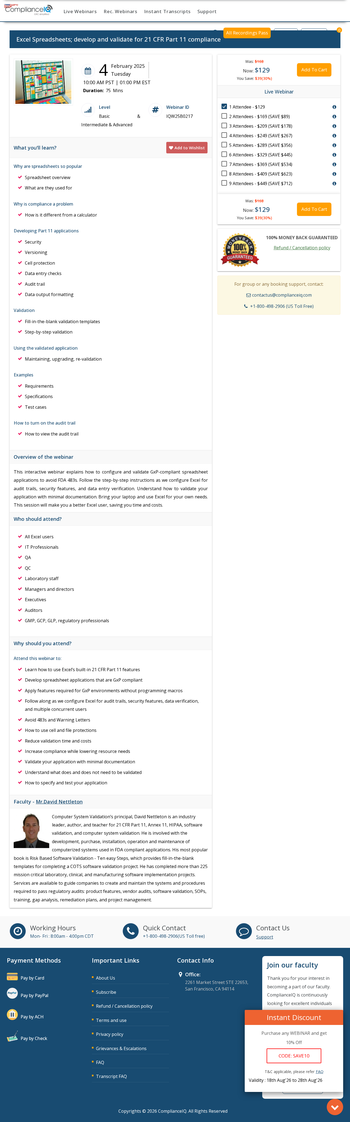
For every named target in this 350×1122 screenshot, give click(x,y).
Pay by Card (32, 978)
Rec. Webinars (120, 11)
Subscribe (106, 992)
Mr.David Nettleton (59, 801)
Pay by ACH (32, 1017)
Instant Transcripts (167, 11)
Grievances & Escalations (121, 1048)
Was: (254, 61)
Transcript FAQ (111, 1076)
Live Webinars (80, 11)
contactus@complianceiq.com (282, 295)
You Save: (254, 78)
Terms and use (111, 1020)
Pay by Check (34, 1038)
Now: (256, 69)
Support (207, 11)
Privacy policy (109, 1034)
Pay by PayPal (34, 995)
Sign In (285, 33)
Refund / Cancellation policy (302, 248)
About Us (105, 978)
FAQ (100, 1062)
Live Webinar (279, 91)
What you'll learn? (35, 147)
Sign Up (314, 33)
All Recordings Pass (247, 33)
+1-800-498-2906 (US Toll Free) (282, 306)
